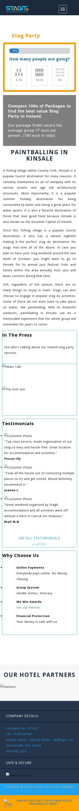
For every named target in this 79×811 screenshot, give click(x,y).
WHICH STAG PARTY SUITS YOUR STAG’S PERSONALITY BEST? (43, 802)
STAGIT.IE (30, 787)
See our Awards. (28, 607)
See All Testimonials (39, 538)
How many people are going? (39, 59)
